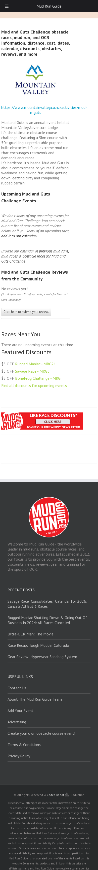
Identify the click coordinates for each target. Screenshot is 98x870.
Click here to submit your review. (26, 312)
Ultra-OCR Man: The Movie (31, 633)
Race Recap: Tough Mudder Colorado (38, 645)
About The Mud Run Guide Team (35, 699)
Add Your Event (20, 710)
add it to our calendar (18, 235)
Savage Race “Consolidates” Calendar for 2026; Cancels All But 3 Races (47, 604)
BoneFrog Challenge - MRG (38, 378)
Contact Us (17, 687)
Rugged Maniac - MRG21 (35, 363)
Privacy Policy (19, 755)
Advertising (17, 721)
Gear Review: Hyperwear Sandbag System (42, 656)
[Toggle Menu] (7, 6)
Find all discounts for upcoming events (34, 385)
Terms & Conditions (24, 744)
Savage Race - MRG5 (32, 371)
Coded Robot (56, 795)
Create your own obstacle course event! (41, 733)
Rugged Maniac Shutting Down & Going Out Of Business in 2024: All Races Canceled (47, 620)
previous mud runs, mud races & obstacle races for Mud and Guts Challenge (35, 256)
